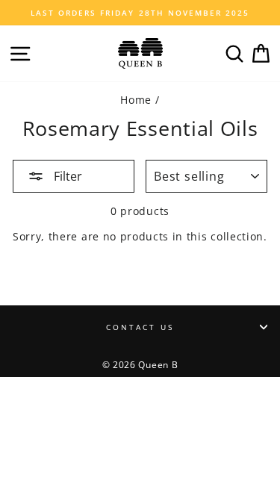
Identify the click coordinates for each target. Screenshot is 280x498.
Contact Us (140, 327)
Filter (66, 176)
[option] (140, 12)
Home (136, 100)
